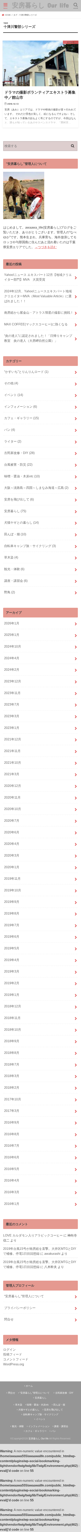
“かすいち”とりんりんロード (26, 371)
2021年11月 (12, 751)
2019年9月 (11, 901)
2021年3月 (11, 774)
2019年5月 (11, 948)
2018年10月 (12, 1029)
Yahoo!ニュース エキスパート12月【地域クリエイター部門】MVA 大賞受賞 (38, 277)
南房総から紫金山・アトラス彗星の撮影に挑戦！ (38, 312)
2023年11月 (12, 693)
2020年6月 (11, 832)
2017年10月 (12, 1099)
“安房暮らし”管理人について (24, 1296)
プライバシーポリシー (20, 1308)
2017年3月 (11, 1110)
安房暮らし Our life (40, 5)
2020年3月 (11, 855)
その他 (11, 383)
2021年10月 (12, 762)
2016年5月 (11, 1169)
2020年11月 (12, 797)
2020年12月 (12, 785)
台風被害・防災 (18, 464)
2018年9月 (11, 1041)
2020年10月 (12, 809)
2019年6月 (11, 936)
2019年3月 (11, 971)
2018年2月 (11, 1087)
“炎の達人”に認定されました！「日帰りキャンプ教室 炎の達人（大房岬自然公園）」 (38, 338)
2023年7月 (11, 704)
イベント (13, 395)
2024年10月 (12, 646)
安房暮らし (15, 511)
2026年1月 (11, 623)
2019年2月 (11, 983)
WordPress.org (13, 1364)
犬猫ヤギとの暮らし (21, 522)
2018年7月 (11, 1064)
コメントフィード (15, 1359)
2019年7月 (11, 925)
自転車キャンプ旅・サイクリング (30, 546)
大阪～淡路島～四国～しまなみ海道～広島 (36, 487)
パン (9, 429)
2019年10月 (12, 890)
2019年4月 (11, 960)
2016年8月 (11, 1134)
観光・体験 (14, 569)
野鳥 (9, 592)
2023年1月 (11, 727)
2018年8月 (11, 1052)
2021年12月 (12, 739)
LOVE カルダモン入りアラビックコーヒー (33, 1235)
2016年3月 (11, 1192)
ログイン (9, 1349)
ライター (12, 441)
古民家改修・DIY (19, 453)
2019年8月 (11, 913)
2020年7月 (11, 820)
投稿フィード (12, 1354)
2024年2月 (11, 669)
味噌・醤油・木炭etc (22, 476)
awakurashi (52, 1253)
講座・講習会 (16, 580)
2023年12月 (12, 681)
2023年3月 (11, 716)
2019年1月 (11, 994)
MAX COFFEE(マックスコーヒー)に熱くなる (36, 324)
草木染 (11, 557)
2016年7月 (11, 1145)
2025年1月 (11, 634)
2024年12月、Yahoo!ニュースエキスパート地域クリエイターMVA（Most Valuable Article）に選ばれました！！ (38, 296)
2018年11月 (12, 1018)
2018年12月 (12, 1006)
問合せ (9, 1319)
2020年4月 (11, 843)
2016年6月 (11, 1157)
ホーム (29, 1386)
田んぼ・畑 (15, 534)
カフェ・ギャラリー (21, 418)
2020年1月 (11, 867)
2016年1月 (11, 1203)
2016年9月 (11, 1122)
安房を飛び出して (19, 499)
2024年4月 (11, 658)
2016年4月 (11, 1180)
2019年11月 (12, 878)
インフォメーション (20, 406)
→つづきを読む (46, 247)
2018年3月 (11, 1076)
